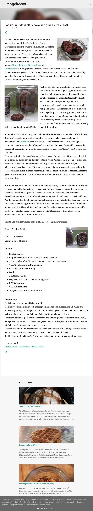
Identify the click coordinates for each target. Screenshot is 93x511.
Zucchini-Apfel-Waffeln (28, 445)
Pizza (38, 65)
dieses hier (24, 141)
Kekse (15, 347)
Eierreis (31, 65)
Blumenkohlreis (19, 65)
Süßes (34, 347)
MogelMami (16, 4)
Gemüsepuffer (11, 69)
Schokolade (24, 347)
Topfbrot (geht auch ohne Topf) (31, 406)
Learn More (43, 508)
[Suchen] (29, 4)
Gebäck (8, 347)
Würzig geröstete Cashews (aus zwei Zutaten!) (36, 484)
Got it (54, 508)
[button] (6, 32)
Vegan (41, 347)
